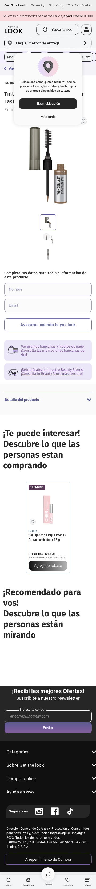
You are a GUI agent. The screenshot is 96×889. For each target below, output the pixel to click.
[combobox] (58, 29)
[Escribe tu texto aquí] (39, 811)
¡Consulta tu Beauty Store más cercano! (52, 374)
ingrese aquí (58, 833)
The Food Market (80, 5)
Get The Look (15, 5)
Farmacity (38, 5)
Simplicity (56, 5)
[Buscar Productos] (45, 29)
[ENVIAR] (48, 324)
